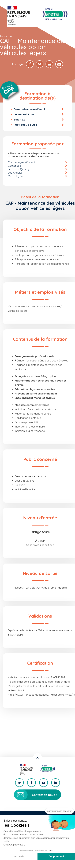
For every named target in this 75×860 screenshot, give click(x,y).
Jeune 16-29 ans (24, 114)
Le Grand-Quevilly (18, 169)
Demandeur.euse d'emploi (30, 109)
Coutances (14, 165)
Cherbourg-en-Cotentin (22, 162)
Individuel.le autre (25, 124)
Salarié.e (19, 119)
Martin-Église (16, 176)
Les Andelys (15, 172)
